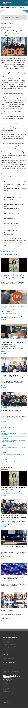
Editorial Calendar (7, 642)
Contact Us (5, 683)
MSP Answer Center (7, 610)
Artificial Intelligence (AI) (7, 273)
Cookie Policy (6, 689)
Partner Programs (11, 275)
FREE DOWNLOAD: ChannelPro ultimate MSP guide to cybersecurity (12, 577)
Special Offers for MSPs (8, 649)
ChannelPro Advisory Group (9, 646)
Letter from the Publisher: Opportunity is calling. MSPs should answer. (13, 343)
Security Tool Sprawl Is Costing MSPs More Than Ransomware (13, 448)
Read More (3, 286)
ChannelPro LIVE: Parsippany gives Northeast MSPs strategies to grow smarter (13, 411)
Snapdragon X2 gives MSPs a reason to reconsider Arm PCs (12, 547)
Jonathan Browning (12, 313)
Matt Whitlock (10, 550)
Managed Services (13, 251)
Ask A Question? (6, 651)
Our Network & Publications (9, 644)
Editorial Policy (6, 691)
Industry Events (5, 251)
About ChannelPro (7, 639)
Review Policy (6, 685)
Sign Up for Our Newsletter (9, 647)
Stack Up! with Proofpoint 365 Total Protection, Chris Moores (13, 433)
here (9, 246)
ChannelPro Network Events (9, 657)
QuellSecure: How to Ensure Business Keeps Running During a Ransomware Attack (12, 455)
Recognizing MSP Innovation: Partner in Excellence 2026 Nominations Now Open (13, 376)
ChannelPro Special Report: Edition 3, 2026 (13, 278)
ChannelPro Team (12, 280)
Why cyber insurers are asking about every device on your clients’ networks (13, 441)
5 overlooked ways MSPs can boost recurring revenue (11, 310)
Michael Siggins (12, 346)
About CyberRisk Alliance (8, 641)
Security (17, 275)
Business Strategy (17, 273)
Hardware (3, 274)
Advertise (5, 664)
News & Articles (7, 23)
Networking (4, 275)
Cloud (23, 273)
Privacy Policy (6, 688)
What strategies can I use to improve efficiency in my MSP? (13, 462)
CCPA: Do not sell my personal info (11, 693)
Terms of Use (6, 686)
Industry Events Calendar (8, 658)
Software (22, 275)
